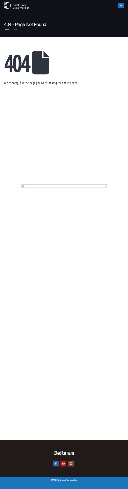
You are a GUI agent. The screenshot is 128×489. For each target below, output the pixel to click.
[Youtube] (63, 463)
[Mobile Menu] (121, 5)
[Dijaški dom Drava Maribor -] (16, 5)
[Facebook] (56, 463)
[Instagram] (71, 463)
